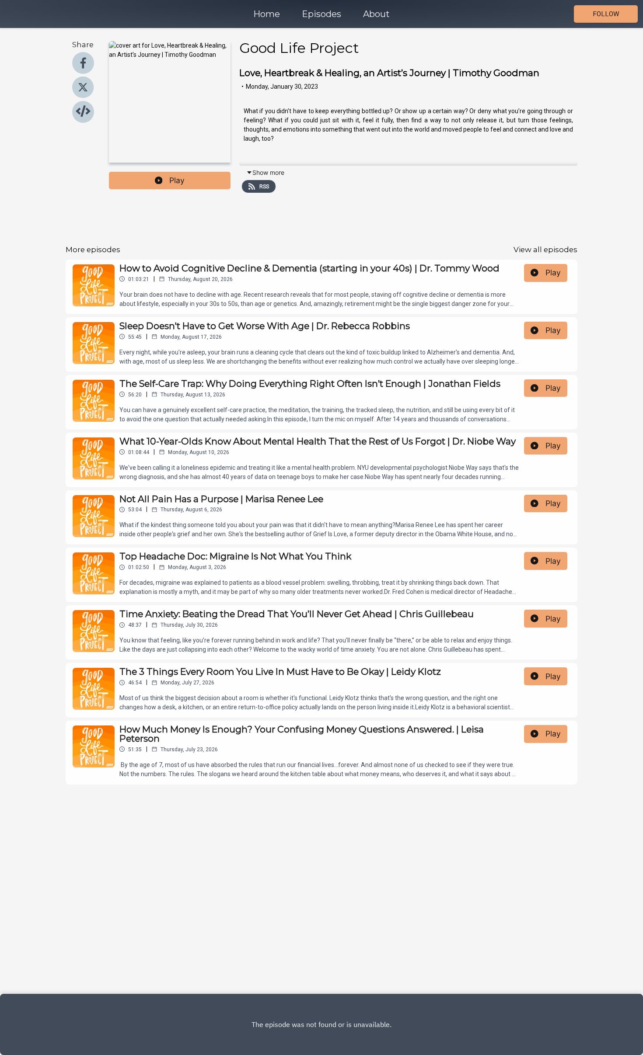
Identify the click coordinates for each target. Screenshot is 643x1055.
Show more (268, 172)
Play (177, 180)
